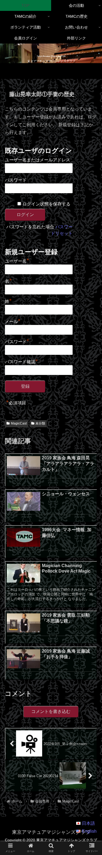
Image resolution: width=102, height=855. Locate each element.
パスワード (16, 180)
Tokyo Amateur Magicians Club (51, 56)
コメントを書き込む (50, 711)
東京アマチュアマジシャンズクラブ (51, 61)
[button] (91, 757)
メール (12, 321)
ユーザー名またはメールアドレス (37, 160)
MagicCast (19, 423)
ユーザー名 (17, 260)
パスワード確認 (21, 361)
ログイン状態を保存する (46, 204)
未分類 (40, 423)
